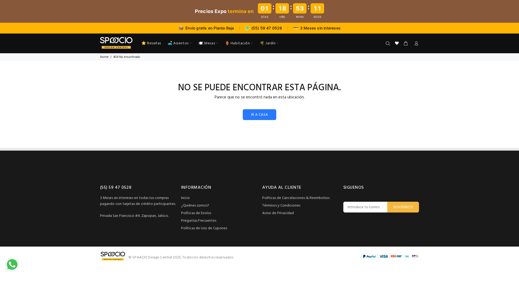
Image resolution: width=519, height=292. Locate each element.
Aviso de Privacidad (278, 213)
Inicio (185, 198)
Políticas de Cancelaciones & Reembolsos (296, 198)
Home (104, 57)
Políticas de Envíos (196, 213)
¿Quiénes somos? (195, 206)
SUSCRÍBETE (403, 207)
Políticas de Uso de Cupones (204, 228)
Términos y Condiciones (281, 206)
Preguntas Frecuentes (198, 221)
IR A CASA (259, 115)
